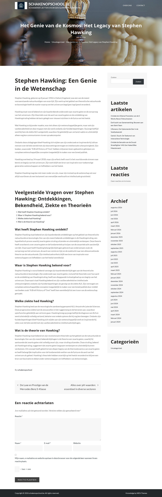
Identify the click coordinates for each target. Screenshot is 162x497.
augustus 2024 (116, 296)
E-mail (47, 443)
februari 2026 (116, 230)
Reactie (18, 416)
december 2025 (117, 237)
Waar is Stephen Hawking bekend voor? (34, 215)
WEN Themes (142, 493)
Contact (141, 5)
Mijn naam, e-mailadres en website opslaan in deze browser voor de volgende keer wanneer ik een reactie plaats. (56, 460)
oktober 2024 (116, 289)
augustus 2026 (116, 207)
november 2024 (117, 285)
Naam (18, 443)
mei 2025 (114, 263)
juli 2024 (114, 300)
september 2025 (117, 248)
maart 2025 (115, 270)
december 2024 (117, 281)
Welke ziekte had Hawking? (29, 218)
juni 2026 (114, 215)
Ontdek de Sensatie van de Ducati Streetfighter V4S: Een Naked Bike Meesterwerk (123, 145)
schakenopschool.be (49, 4)
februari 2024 (116, 318)
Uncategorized (116, 348)
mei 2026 (114, 219)
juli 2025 (114, 255)
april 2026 (114, 222)
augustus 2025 (116, 252)
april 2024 (114, 311)
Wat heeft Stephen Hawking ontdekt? (34, 212)
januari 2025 (115, 278)
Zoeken (113, 77)
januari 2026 (115, 233)
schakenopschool (25, 370)
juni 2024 (114, 303)
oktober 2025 (116, 244)
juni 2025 (114, 259)
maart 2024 (115, 314)
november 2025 (117, 241)
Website (77, 443)
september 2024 (117, 292)
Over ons (127, 5)
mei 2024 (114, 307)
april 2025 (114, 266)
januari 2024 (115, 322)
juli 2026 (114, 211)
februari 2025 (116, 274)
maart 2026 (115, 226)
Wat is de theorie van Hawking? (31, 221)
